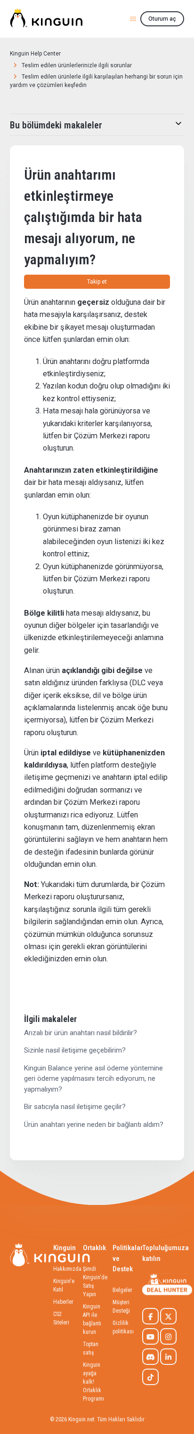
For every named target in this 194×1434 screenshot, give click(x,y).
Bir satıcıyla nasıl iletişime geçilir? (75, 1106)
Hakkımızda (67, 1269)
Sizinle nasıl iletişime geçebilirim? (75, 1050)
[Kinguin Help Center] (46, 19)
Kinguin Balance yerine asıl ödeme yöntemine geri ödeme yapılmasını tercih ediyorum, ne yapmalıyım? (93, 1078)
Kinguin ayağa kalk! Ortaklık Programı (93, 1382)
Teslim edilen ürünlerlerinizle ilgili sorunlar (77, 65)
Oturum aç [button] (162, 19)
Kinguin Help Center (35, 53)
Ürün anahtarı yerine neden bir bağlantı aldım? (93, 1124)
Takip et (97, 281)
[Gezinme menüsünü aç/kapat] (133, 19)
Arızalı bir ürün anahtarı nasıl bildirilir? (80, 1033)
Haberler (63, 1302)
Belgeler (122, 1290)
